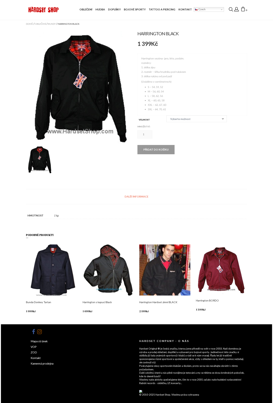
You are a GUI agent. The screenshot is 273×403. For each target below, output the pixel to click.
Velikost (144, 119)
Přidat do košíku (156, 149)
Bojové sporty (135, 9)
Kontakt (185, 9)
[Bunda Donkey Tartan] (51, 270)
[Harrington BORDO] (221, 269)
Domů (29, 23)
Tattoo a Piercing (162, 9)
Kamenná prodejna (42, 363)
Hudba (100, 9)
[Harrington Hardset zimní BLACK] (164, 270)
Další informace (136, 196)
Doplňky (114, 9)
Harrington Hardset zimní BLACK (158, 302)
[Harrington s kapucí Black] (108, 270)
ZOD (34, 352)
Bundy (52, 23)
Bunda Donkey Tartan (38, 302)
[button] (244, 10)
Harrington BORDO (207, 300)
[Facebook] (33, 332)
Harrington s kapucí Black (97, 302)
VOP (34, 346)
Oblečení (85, 9)
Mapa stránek (39, 341)
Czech (201, 9)
